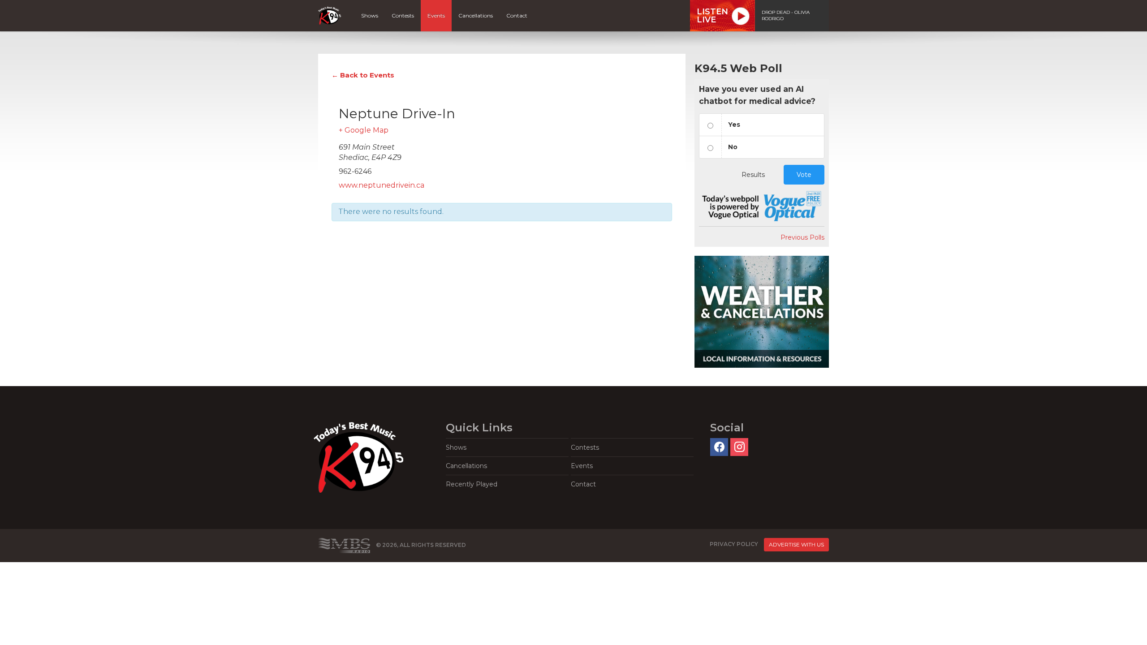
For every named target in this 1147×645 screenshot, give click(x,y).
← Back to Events (363, 75)
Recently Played (471, 484)
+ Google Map (363, 130)
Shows (369, 15)
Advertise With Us (796, 544)
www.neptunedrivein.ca (381, 185)
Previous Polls (802, 237)
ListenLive (712, 16)
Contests (403, 15)
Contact (516, 15)
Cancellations (475, 15)
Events (436, 15)
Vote (804, 175)
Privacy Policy (734, 544)
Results (753, 175)
